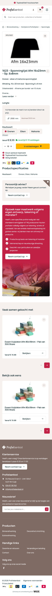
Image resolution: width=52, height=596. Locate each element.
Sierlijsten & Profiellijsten (30, 27)
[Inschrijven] (46, 509)
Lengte (5, 102)
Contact (5, 552)
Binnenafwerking (12, 27)
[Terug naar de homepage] (15, 10)
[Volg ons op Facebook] (3, 567)
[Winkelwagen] (40, 10)
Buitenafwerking (9, 535)
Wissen (5, 135)
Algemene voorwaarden (32, 580)
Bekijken (26, 353)
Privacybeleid (7, 583)
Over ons (30, 552)
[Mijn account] (33, 10)
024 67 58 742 (11, 485)
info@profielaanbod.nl (14, 489)
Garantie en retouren (10, 548)
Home (3, 27)
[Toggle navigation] (47, 10)
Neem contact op (16, 195)
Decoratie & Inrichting (35, 531)
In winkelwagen (31, 146)
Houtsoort (7, 127)
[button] (47, 365)
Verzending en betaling (36, 548)
